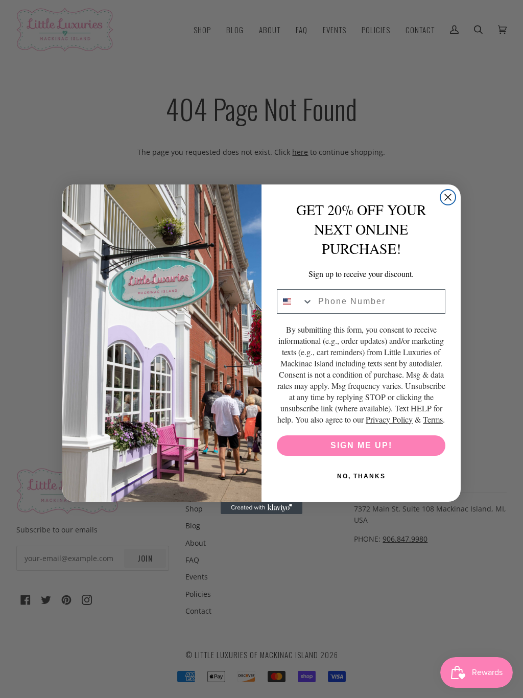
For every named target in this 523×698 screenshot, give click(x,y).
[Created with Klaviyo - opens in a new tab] (261, 508)
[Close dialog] (448, 197)
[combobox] (295, 301)
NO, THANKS (361, 476)
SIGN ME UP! (361, 445)
